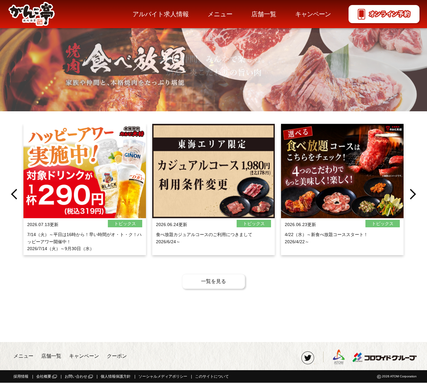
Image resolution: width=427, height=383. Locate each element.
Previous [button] (14, 194)
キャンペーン (313, 14)
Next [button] (413, 194)
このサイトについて (212, 376)
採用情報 (20, 376)
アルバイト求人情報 (161, 14)
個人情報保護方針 (116, 376)
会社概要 (43, 376)
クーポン (117, 356)
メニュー (220, 14)
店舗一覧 (263, 14)
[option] (213, 55)
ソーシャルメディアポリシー (162, 376)
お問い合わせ (76, 376)
